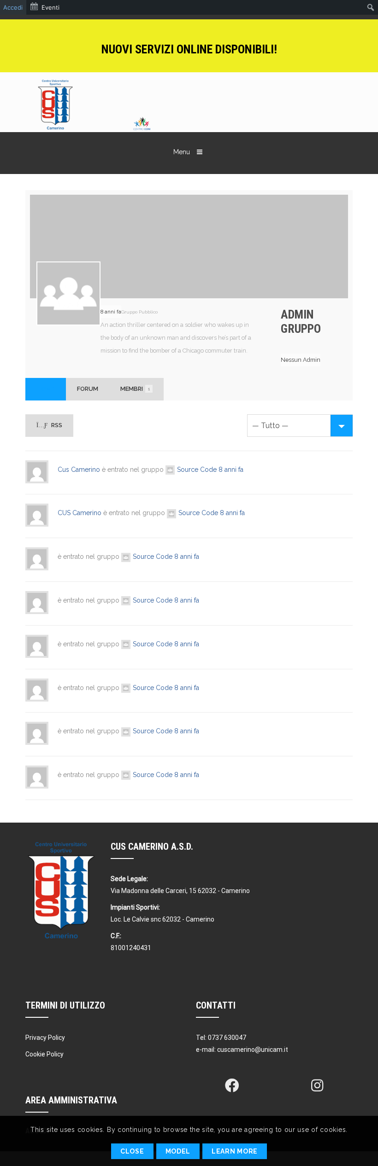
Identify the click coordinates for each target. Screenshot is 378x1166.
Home (45, 388)
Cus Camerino (79, 469)
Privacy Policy (45, 1037)
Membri (135, 388)
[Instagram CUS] (317, 1085)
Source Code (197, 469)
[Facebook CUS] (232, 1085)
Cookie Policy (44, 1054)
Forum (87, 388)
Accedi (13, 7)
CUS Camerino (79, 512)
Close (132, 1151)
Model (178, 1151)
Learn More (235, 1151)
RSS (56, 425)
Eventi (50, 7)
